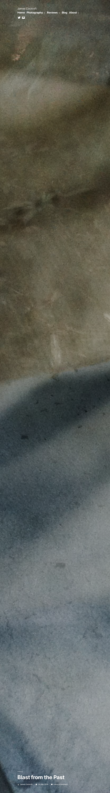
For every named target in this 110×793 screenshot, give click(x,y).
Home (21, 12)
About (73, 12)
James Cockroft (27, 8)
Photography (35, 12)
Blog (64, 12)
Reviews (52, 12)
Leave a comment (60, 784)
